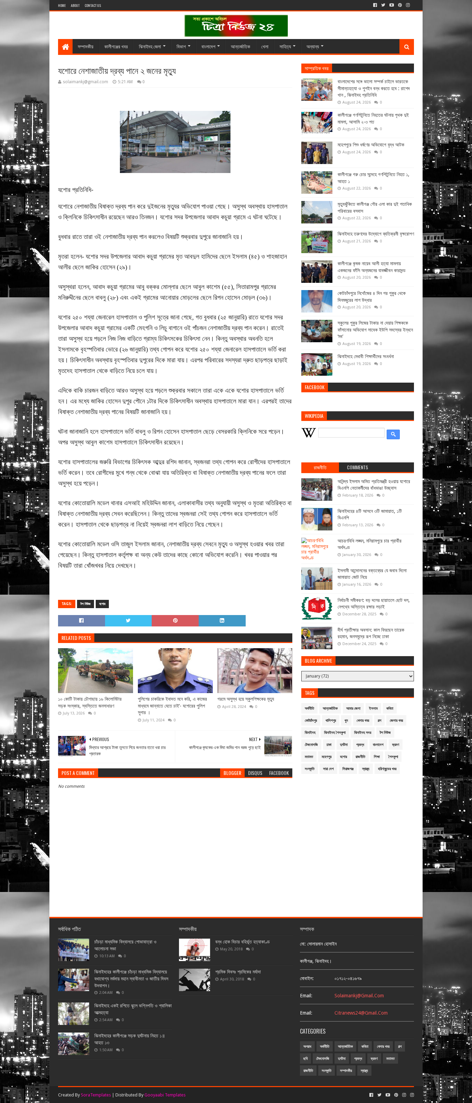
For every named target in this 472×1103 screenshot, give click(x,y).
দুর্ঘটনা (344, 744)
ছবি (305, 1058)
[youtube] (391, 5)
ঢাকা (329, 744)
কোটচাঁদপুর (311, 720)
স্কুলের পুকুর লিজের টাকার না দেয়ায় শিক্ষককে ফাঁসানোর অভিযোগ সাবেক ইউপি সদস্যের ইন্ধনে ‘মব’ (375, 329)
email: (306, 995)
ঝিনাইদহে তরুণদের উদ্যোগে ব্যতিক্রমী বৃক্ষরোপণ (376, 234)
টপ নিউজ (86, 604)
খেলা (264, 46)
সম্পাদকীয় (85, 46)
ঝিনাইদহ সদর (362, 732)
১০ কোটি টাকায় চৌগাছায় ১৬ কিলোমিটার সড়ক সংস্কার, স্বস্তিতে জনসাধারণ (90, 702)
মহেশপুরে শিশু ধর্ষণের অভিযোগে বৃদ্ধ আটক (371, 144)
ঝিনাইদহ (310, 732)
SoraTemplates (96, 1094)
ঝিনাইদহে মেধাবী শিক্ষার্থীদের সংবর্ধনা (366, 356)
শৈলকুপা (393, 757)
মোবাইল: (307, 978)
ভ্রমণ (395, 744)
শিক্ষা (377, 757)
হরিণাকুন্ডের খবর (387, 769)
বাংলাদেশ (208, 46)
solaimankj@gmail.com (359, 995)
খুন (346, 720)
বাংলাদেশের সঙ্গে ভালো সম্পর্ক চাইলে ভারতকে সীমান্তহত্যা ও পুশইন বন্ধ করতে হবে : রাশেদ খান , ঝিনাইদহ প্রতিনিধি (374, 88)
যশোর (102, 604)
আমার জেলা (353, 708)
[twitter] (383, 5)
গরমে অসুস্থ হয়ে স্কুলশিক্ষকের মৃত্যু (245, 699)
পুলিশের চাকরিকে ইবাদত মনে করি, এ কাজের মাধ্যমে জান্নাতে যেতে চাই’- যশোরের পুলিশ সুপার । (172, 705)
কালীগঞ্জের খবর (116, 46)
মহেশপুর (326, 757)
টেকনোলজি (311, 744)
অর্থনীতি (309, 708)
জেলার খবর (396, 720)
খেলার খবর (363, 720)
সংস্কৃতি (309, 769)
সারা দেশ (328, 769)
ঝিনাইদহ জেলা (150, 46)
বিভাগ (181, 46)
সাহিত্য (285, 46)
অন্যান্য (312, 46)
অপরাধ (307, 1046)
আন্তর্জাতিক (240, 46)
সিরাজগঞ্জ (347, 769)
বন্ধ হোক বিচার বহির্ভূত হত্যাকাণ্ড (242, 941)
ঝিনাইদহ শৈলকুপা (335, 732)
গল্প (379, 720)
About (75, 5)
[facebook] (375, 5)
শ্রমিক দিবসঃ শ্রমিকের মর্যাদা (238, 972)
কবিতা (389, 708)
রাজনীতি (360, 757)
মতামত (309, 757)
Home (62, 5)
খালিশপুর (330, 720)
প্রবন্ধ (360, 744)
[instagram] (408, 5)
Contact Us (93, 5)
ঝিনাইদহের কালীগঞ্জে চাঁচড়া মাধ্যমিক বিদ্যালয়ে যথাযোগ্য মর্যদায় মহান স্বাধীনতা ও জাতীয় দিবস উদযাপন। (131, 978)
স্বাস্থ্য (365, 769)
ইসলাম (373, 708)
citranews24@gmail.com (361, 1013)
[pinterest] (400, 5)
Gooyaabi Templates (165, 1094)
